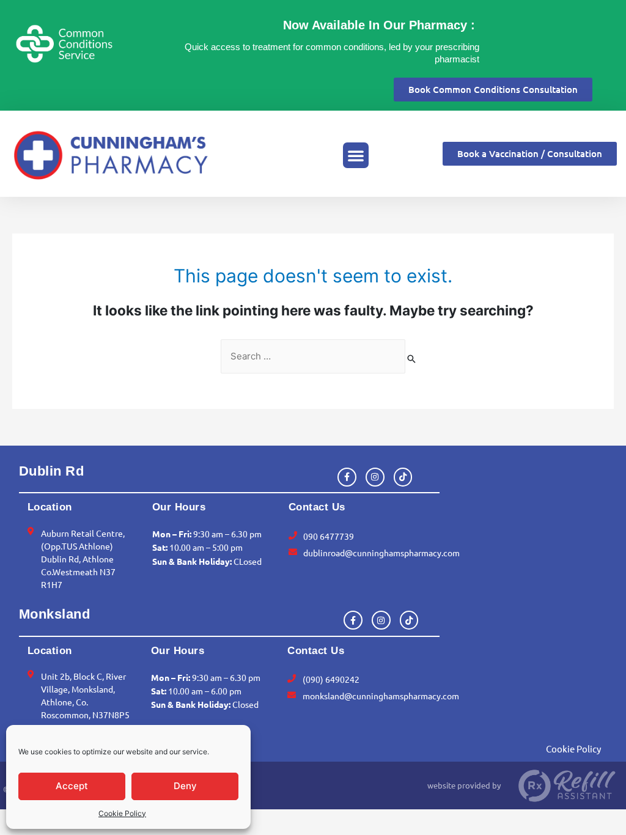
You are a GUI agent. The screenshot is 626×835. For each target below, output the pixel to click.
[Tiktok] (403, 477)
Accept (72, 786)
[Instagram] (375, 477)
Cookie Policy (122, 813)
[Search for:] (313, 356)
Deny (185, 786)
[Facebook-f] (346, 477)
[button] (356, 155)
